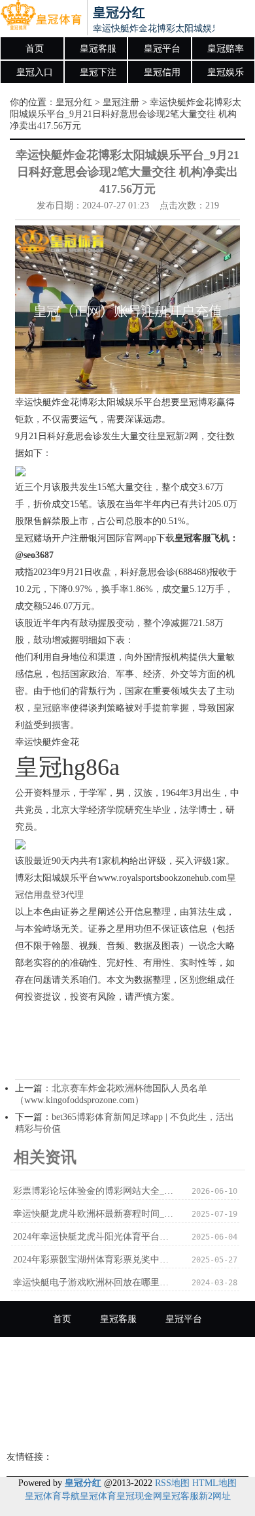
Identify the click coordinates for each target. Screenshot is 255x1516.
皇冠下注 (98, 72)
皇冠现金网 (139, 1496)
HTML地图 (214, 1483)
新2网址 (215, 1496)
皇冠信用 (162, 72)
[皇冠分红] (41, 18)
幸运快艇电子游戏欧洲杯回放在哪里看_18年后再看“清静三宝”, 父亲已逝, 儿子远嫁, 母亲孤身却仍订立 (95, 1282)
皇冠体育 (98, 1496)
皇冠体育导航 (52, 1496)
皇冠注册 (121, 102)
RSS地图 (172, 1483)
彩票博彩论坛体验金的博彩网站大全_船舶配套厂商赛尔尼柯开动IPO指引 (95, 1191)
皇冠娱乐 (225, 72)
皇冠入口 (34, 72)
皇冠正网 (127, 1427)
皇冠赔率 (225, 49)
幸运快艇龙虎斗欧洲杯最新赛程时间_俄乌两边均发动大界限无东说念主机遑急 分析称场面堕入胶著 (95, 1214)
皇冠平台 (162, 49)
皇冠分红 (74, 102)
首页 (35, 49)
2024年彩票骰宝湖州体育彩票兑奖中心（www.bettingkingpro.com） (95, 1259)
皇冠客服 (98, 49)
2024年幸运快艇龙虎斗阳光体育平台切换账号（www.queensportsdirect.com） (95, 1237)
